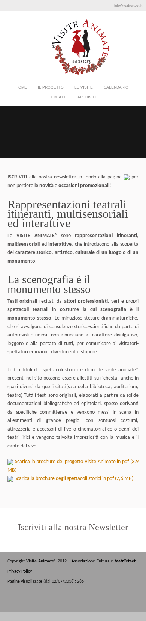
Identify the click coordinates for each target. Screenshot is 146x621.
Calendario (116, 87)
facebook (122, 602)
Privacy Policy (19, 571)
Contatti (58, 97)
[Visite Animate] (73, 73)
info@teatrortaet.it (128, 6)
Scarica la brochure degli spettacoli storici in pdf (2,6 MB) (73, 479)
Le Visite (83, 88)
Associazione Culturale (104, 561)
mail (133, 602)
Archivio (86, 98)
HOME (21, 87)
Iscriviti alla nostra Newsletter (73, 527)
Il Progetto (51, 87)
